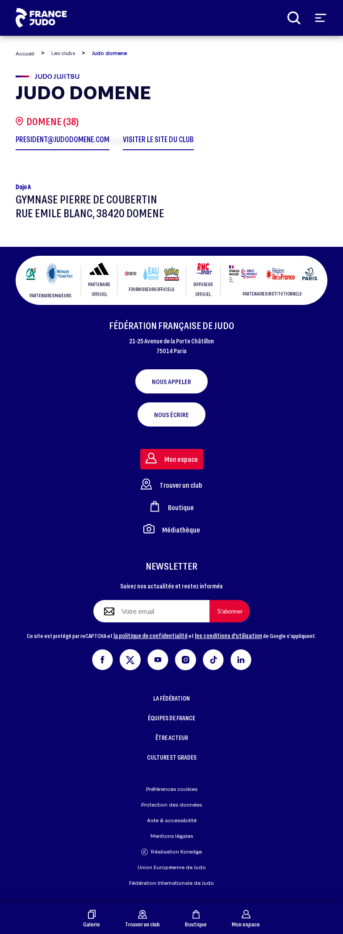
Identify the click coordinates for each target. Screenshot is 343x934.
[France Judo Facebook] (102, 658)
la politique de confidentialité (150, 635)
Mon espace (246, 924)
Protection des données (171, 804)
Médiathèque (181, 529)
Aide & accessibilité (172, 820)
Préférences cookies (171, 789)
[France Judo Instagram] (185, 658)
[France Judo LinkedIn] (240, 658)
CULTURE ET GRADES (172, 757)
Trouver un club (142, 924)
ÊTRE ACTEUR (171, 737)
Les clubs (63, 53)
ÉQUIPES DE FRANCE (171, 718)
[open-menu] (320, 18)
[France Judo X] (130, 658)
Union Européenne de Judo (172, 867)
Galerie (91, 924)
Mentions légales (172, 836)
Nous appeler (171, 381)
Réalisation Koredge (176, 851)
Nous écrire (171, 414)
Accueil (25, 53)
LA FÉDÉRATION (171, 698)
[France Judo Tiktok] (213, 658)
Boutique (196, 924)
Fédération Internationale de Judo (171, 883)
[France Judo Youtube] (157, 658)
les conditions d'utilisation (228, 635)
